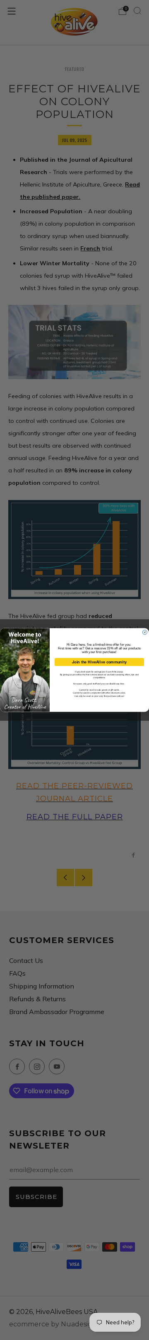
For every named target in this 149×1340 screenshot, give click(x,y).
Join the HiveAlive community (99, 662)
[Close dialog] (144, 632)
